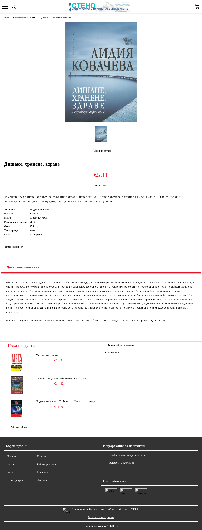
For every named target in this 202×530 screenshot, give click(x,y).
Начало (6, 18)
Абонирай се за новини (121, 345)
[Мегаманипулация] (17, 362)
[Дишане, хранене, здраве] (101, 121)
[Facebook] (108, 471)
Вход (10, 472)
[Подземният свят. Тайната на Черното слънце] (17, 408)
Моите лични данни (101, 517)
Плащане (43, 472)
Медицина (43, 18)
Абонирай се (19, 427)
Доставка (43, 480)
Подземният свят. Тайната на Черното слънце (65, 401)
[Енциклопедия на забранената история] (17, 385)
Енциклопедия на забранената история (61, 378)
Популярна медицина (61, 18)
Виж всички (112, 352)
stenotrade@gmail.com (132, 455)
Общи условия (46, 464)
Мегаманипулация (47, 355)
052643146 (127, 462)
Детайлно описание (23, 267)
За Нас (11, 464)
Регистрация (15, 480)
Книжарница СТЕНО (24, 18)
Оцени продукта (102, 150)
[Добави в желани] (192, 247)
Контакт (42, 456)
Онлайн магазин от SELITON (101, 526)
